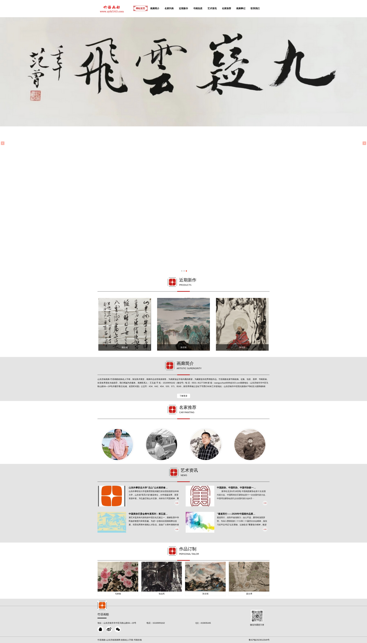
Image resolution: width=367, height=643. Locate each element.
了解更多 (183, 396)
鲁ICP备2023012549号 (259, 640)
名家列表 (169, 8)
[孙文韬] (250, 444)
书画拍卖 (197, 8)
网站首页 (140, 8)
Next (364, 143)
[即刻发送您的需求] (100, 629)
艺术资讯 (212, 8)
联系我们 (255, 8)
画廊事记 (240, 8)
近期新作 (183, 8)
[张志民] (206, 444)
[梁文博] (161, 444)
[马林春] (117, 444)
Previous (2, 143)
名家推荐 (226, 8)
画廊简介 (154, 8)
